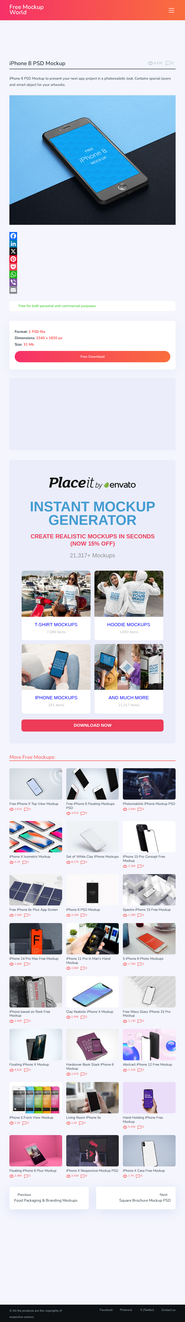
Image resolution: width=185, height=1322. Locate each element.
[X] (92, 251)
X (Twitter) (146, 1310)
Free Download (92, 356)
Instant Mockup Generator (92, 513)
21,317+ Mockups (92, 555)
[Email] (92, 290)
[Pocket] (92, 267)
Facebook (106, 1310)
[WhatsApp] (92, 274)
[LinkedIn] (92, 243)
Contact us (168, 1310)
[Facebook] (92, 236)
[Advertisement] (97, 41)
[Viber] (92, 282)
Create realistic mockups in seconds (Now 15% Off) (93, 540)
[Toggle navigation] (171, 10)
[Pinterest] (92, 259)
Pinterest (126, 1310)
